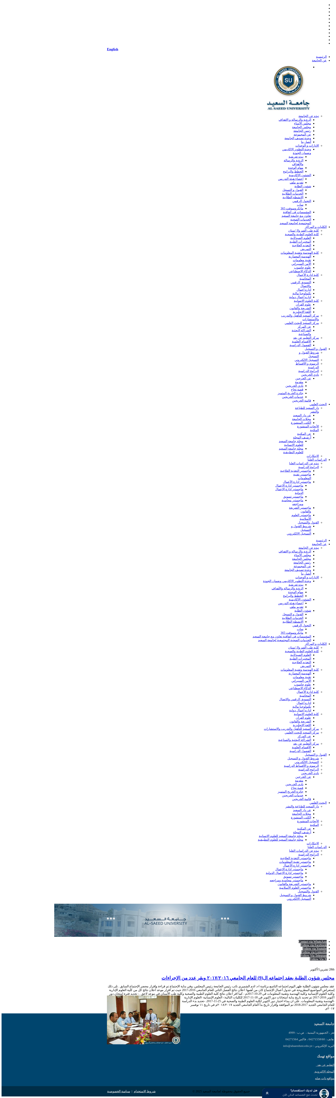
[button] (297, 1093)
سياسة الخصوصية (118, 1091)
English (112, 49)
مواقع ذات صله (324, 1078)
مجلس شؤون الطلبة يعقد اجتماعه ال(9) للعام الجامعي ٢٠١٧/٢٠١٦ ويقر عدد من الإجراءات (248, 977)
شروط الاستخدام (145, 1091)
